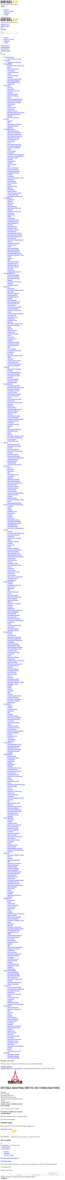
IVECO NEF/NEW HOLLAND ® (13, 504)
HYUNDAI (7, 85)
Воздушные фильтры (13, 1057)
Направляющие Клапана (14, 100)
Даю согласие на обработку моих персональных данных (19, 1176)
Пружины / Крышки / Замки (15, 178)
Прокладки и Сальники (14, 62)
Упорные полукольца (13, 571)
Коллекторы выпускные (14, 146)
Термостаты (10, 84)
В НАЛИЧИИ (8, 64)
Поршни (9, 77)
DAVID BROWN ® (9, 273)
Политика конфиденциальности (10, 1158)
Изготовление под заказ (14, 59)
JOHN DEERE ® (9, 581)
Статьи (6, 14)
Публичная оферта (6, 1161)
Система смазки (12, 191)
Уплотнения (10, 70)
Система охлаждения (13, 365)
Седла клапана (11, 151)
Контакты (7, 13)
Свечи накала (11, 161)
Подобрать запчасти (6, 1066)
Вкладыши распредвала (14, 144)
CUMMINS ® (8, 198)
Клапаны (10, 92)
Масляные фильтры (13, 1056)
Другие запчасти (9, 57)
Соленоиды (10, 176)
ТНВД (9, 216)
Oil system (10, 789)
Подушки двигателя (13, 303)
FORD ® (6, 367)
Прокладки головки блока (15, 979)
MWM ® (6, 853)
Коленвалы (10, 89)
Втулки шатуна (11, 107)
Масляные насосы (12, 94)
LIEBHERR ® (8, 754)
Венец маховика (12, 183)
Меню (2, 6)
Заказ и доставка (9, 11)
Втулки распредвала (13, 69)
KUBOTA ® (7, 704)
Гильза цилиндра (12, 111)
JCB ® (6, 530)
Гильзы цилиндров (12, 72)
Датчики (9, 162)
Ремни (9, 106)
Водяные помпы (12, 228)
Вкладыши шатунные (13, 82)
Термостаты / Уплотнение (14, 640)
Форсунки (10, 737)
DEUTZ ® (7, 287)
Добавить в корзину (17, 1104)
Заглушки (10, 268)
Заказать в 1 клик (5, 1104)
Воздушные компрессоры (14, 196)
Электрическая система (14, 271)
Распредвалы (11, 104)
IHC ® (6, 442)
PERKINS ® (7, 898)
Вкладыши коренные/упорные (16, 784)
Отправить (4, 1178)
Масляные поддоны (13, 230)
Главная (3, 1068)
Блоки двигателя (12, 186)
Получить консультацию (8, 1119)
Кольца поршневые (13, 75)
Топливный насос (12, 525)
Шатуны (9, 87)
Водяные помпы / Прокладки (15, 65)
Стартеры (10, 690)
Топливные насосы (13, 139)
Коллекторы (10, 573)
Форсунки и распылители (14, 99)
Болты (9, 67)
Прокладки (10, 203)
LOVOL (6, 119)
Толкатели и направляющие (15, 156)
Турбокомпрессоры (13, 194)
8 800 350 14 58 (5, 24)
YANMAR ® (7, 1006)
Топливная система (13, 221)
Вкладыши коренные (13, 80)
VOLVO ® (7, 985)
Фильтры (10, 209)
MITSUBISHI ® (8, 818)
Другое (9, 74)
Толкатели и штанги (13, 680)
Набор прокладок (12, 977)
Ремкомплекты (11, 181)
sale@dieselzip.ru (5, 26)
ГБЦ (8, 122)
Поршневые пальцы (13, 173)
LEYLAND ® (8, 742)
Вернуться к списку (6, 1129)
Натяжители (11, 189)
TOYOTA (7, 60)
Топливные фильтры (13, 1054)
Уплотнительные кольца (14, 79)
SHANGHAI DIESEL (10, 970)
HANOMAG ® (8, 384)
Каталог (6, 9)
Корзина (3, 29)
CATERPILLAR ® (9, 129)
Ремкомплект (11, 900)
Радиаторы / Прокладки (14, 134)
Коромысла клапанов (13, 147)
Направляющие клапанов (14, 647)
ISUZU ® (6, 466)
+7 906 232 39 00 (5, 1147)
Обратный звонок (5, 17)
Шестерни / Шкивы (13, 131)
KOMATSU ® (8, 632)
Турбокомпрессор (12, 769)
